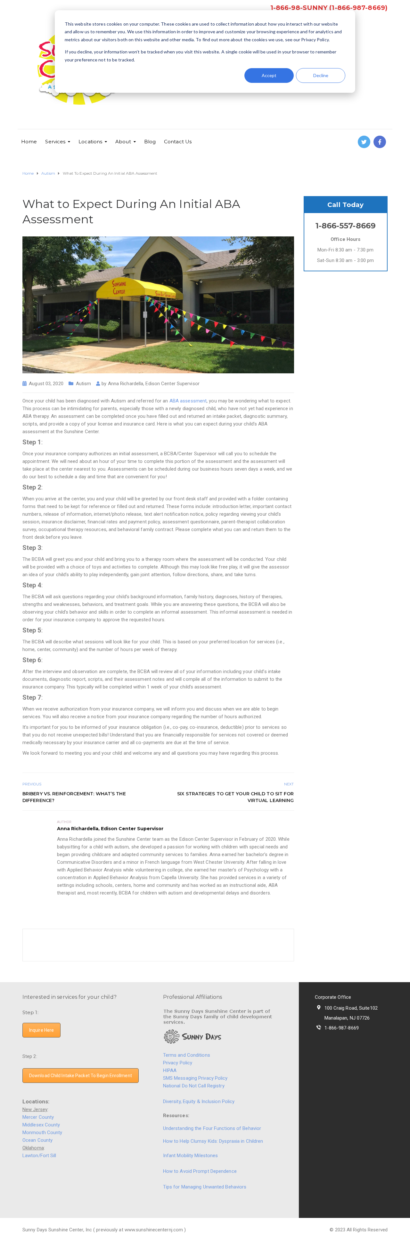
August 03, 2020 (46, 383)
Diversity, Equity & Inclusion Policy (199, 1101)
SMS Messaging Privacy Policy (195, 1078)
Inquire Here (41, 1030)
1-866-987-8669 (341, 1028)
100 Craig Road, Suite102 (351, 1008)
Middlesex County (41, 1125)
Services (55, 142)
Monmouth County (42, 1132)
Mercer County (38, 1117)
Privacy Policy (177, 1063)
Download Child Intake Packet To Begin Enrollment (80, 1075)
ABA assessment (188, 401)
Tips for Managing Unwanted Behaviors (205, 1187)
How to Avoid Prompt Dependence (200, 1171)
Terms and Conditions (186, 1055)
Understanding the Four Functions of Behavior (212, 1128)
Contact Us (178, 142)
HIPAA (170, 1070)
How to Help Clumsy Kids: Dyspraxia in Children (213, 1141)
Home (29, 142)
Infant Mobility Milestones (190, 1155)
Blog (150, 142)
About (123, 142)
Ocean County (37, 1140)
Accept (269, 75)
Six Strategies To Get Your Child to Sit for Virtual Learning (235, 797)
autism (83, 383)
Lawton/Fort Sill (39, 1155)
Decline (320, 75)
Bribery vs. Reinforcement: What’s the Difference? (74, 797)
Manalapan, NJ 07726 (347, 1018)
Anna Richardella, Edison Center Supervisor (154, 383)
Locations (90, 142)
